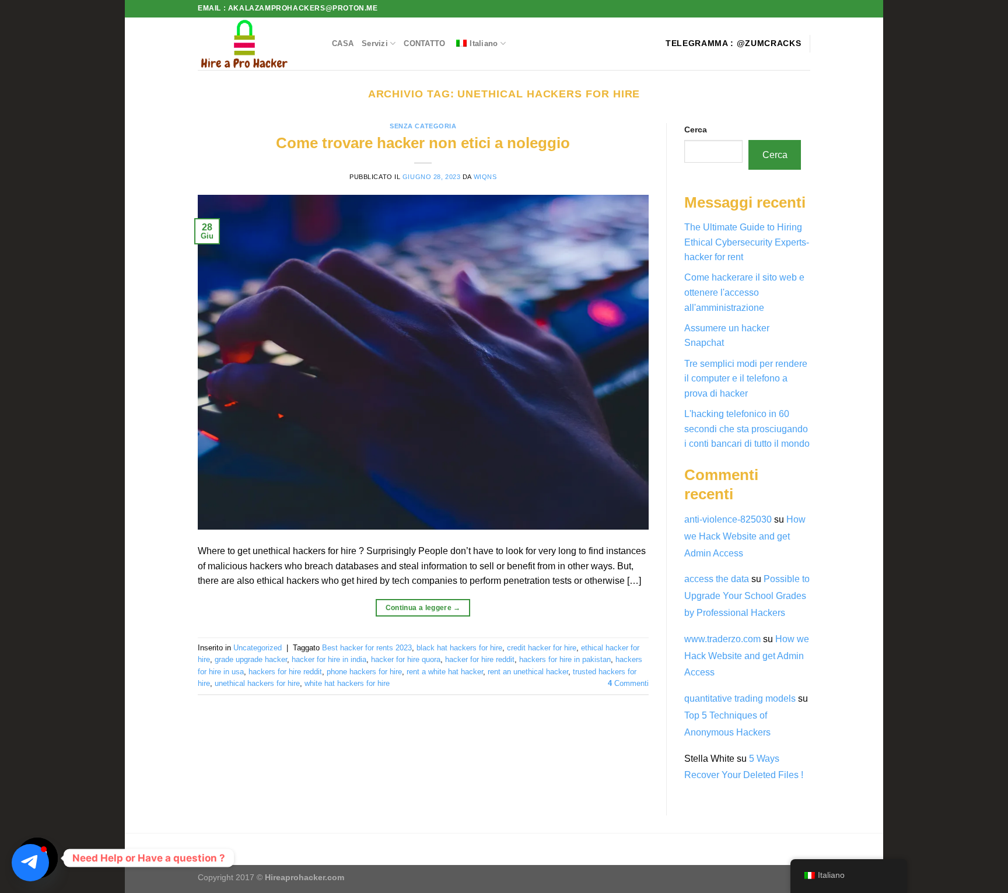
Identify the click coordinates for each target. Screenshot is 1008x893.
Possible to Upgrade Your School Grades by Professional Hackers (747, 596)
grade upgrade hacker (251, 659)
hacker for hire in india (329, 659)
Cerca (695, 129)
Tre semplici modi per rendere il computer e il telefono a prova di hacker (745, 378)
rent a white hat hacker (445, 671)
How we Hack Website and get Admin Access (745, 536)
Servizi (375, 43)
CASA (343, 43)
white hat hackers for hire (347, 683)
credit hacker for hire (541, 647)
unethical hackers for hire (257, 683)
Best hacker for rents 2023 (367, 647)
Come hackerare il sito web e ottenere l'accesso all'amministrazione (744, 292)
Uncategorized (257, 647)
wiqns (485, 176)
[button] (30, 862)
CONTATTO (424, 43)
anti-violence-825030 (728, 519)
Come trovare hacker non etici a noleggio (423, 143)
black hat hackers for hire (459, 647)
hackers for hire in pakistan (565, 659)
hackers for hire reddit (285, 671)
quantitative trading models (740, 698)
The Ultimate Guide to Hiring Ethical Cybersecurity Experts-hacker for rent (746, 242)
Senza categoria (423, 125)
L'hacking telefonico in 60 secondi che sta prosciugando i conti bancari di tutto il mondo (747, 429)
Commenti (628, 683)
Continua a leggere (423, 608)
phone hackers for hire (364, 671)
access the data (716, 579)
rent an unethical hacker (528, 671)
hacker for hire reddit (479, 659)
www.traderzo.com (722, 639)
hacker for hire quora (405, 659)
